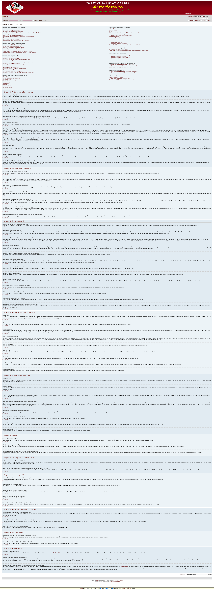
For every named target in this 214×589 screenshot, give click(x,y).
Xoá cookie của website (189, 577)
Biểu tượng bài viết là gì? (7, 87)
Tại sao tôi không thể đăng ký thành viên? (11, 39)
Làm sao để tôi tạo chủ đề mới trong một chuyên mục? (14, 57)
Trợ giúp (191, 20)
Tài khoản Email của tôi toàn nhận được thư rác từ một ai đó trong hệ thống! (124, 44)
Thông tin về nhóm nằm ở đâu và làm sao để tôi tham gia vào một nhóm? (124, 32)
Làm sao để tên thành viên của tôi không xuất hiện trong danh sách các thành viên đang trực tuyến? (23, 32)
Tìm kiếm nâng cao (203, 18)
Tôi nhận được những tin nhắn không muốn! (118, 43)
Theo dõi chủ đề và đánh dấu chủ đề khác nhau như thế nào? (121, 64)
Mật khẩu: (21, 20)
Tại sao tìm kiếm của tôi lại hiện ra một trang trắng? (119, 57)
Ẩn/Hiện (130, 588)
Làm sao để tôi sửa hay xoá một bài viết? (11, 58)
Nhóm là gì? (111, 31)
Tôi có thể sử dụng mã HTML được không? (11, 78)
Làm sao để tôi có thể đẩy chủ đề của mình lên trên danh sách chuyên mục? (18, 72)
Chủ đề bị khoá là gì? (7, 85)
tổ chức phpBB (56, 553)
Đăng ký (203, 20)
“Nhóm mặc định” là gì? (114, 36)
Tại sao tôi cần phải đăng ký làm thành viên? (11, 30)
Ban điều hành (180, 577)
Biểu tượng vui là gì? (7, 79)
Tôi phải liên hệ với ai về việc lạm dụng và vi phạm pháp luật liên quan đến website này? (126, 79)
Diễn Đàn (6, 16)
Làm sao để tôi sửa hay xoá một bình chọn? (11, 63)
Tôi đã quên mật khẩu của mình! (9, 34)
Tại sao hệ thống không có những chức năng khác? (119, 78)
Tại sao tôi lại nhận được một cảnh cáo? (11, 67)
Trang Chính (190, 16)
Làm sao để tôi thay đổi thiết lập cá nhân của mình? (13, 44)
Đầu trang (6, 98)
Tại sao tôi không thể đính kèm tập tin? (10, 66)
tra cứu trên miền (124, 566)
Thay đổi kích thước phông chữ (210, 16)
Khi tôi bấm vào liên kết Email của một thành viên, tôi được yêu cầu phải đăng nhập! (19, 52)
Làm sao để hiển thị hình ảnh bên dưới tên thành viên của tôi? (15, 50)
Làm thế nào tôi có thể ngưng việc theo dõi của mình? (120, 67)
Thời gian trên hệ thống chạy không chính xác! (12, 46)
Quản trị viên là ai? (113, 28)
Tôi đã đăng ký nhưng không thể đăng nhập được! (13, 35)
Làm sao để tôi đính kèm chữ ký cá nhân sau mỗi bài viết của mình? (16, 59)
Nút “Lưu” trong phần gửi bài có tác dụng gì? (11, 69)
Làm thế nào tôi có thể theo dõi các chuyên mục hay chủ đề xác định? (123, 65)
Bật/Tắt (123, 588)
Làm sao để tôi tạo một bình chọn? (9, 60)
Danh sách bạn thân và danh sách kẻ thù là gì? (118, 49)
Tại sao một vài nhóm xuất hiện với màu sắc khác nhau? (120, 35)
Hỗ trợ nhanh (197, 20)
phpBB (97, 580)
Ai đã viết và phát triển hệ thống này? (116, 77)
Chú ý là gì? (5, 84)
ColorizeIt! (121, 580)
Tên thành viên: (6, 20)
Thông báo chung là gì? (7, 81)
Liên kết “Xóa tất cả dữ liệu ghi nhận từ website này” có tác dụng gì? (16, 40)
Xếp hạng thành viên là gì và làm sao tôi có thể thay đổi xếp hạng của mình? (18, 51)
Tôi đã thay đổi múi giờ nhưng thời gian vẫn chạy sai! (13, 47)
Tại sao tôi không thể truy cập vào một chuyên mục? (13, 64)
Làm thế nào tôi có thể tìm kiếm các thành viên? (118, 58)
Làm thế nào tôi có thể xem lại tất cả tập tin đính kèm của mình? (122, 72)
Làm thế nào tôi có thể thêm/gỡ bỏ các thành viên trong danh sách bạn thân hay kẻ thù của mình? (129, 50)
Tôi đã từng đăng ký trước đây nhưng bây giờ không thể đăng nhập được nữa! (18, 36)
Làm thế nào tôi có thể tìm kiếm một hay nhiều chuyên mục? (121, 55)
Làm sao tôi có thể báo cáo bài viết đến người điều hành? (14, 68)
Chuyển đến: (182, 574)
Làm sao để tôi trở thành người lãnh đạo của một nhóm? (120, 34)
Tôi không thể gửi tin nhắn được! (115, 42)
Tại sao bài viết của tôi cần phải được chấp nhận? (13, 71)
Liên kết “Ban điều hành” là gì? (115, 37)
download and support (115, 581)
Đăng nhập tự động (38, 20)
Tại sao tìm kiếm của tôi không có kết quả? (117, 56)
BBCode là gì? (5, 76)
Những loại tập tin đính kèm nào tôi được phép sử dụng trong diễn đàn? (123, 71)
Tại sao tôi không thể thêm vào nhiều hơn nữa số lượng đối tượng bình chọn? (18, 62)
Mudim (81, 588)
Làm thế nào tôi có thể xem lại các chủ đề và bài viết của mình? (122, 60)
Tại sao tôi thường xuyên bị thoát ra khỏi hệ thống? (13, 31)
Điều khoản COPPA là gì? (8, 37)
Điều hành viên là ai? (113, 30)
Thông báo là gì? (6, 83)
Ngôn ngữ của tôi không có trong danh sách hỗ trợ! (13, 48)
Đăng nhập (209, 20)
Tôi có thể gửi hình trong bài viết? (9, 80)
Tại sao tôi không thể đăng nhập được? (10, 28)
